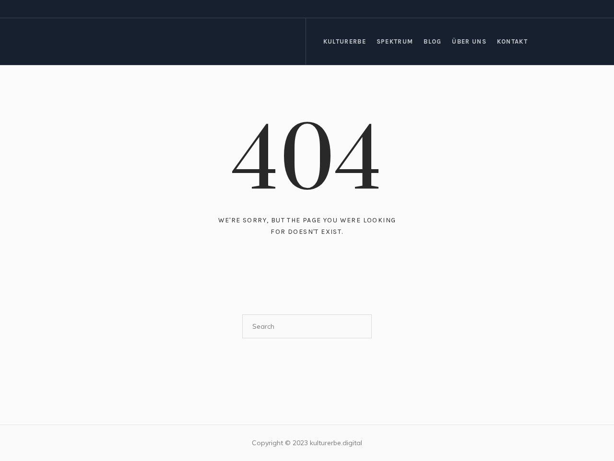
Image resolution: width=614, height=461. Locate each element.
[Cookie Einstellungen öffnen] (21, 445)
